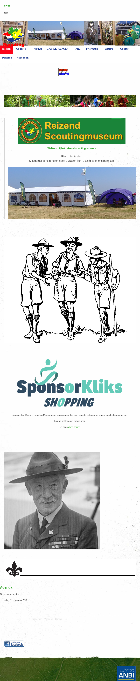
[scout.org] (24, 617)
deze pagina (74, 427)
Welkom (6, 48)
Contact (124, 48)
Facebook (23, 57)
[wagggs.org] (7, 617)
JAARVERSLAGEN (57, 48)
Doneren (7, 57)
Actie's (109, 48)
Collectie (21, 48)
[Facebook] (14, 643)
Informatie (92, 48)
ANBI (78, 48)
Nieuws (38, 48)
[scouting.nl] (15, 618)
